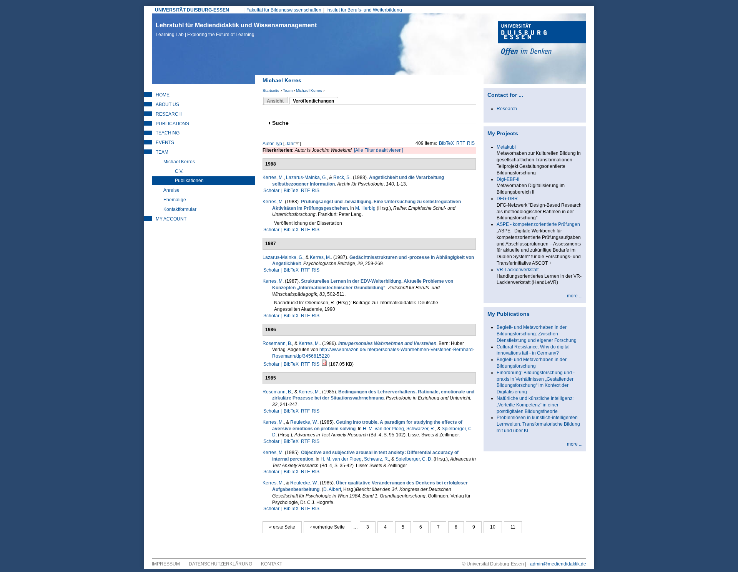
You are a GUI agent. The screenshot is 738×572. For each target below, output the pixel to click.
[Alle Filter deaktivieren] (378, 150)
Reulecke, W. (303, 422)
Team (288, 90)
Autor (268, 143)
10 (492, 527)
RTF (460, 143)
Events (165, 142)
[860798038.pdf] (324, 364)
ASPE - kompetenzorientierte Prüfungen (538, 224)
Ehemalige (174, 199)
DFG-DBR (507, 198)
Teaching (168, 133)
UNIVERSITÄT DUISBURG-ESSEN (192, 10)
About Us (167, 104)
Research (169, 114)
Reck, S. (342, 177)
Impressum (166, 564)
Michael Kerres (309, 90)
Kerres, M (273, 201)
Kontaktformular (179, 209)
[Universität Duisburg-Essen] (542, 39)
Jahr (290, 143)
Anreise (171, 190)
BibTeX (446, 143)
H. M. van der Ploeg (383, 428)
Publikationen (189, 180)
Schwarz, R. (376, 459)
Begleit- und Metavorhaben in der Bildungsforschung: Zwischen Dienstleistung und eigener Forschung (537, 334)
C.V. (179, 171)
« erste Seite (282, 527)
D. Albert (332, 489)
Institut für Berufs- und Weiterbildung (364, 10)
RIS (471, 143)
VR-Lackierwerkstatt (518, 269)
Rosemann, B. (277, 343)
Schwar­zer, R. (420, 428)
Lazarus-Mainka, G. (306, 177)
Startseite (271, 90)
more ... (574, 295)
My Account (171, 219)
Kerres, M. (273, 177)
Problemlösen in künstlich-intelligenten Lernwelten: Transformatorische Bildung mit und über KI (538, 424)
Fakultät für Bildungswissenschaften (283, 10)
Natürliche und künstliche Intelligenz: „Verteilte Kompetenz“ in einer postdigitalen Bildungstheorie (535, 405)
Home (163, 95)
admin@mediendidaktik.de (558, 564)
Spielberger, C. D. (414, 459)
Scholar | (273, 190)
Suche (283, 123)
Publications (172, 123)
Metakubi (506, 147)
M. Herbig (365, 208)
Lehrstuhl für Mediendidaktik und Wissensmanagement (236, 29)
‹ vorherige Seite (327, 527)
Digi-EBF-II (508, 179)
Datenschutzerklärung (220, 564)
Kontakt (271, 564)
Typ (278, 143)
